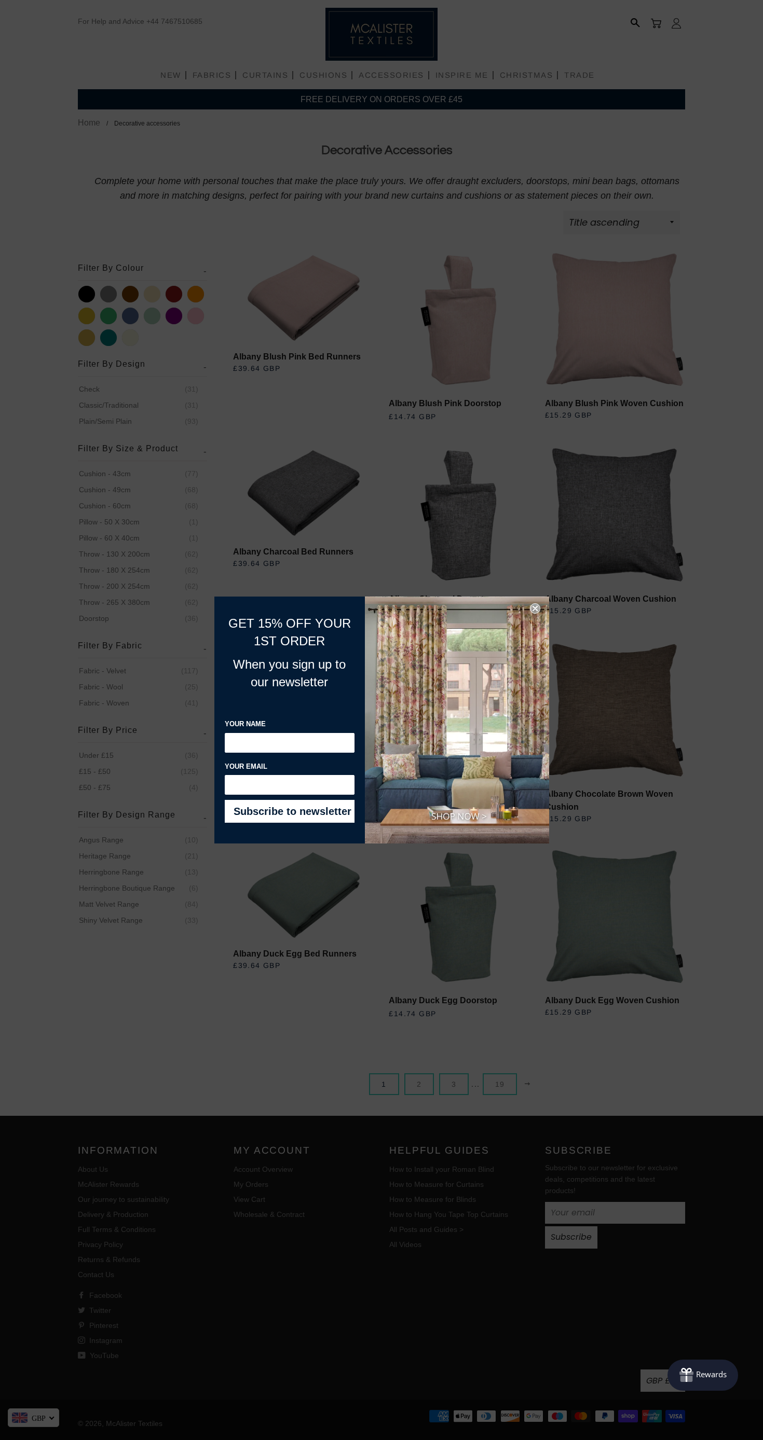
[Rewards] (702, 1375)
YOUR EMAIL (246, 766)
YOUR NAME (245, 724)
